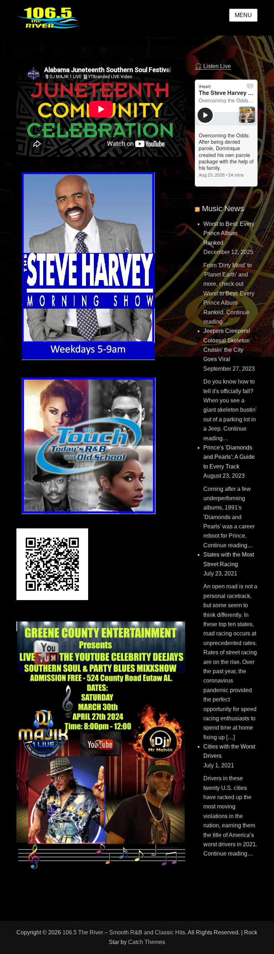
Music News (223, 208)
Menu (243, 15)
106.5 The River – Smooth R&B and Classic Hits (123, 932)
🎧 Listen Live (213, 66)
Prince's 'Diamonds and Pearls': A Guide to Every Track (229, 457)
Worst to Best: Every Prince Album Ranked (228, 233)
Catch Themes (146, 942)
